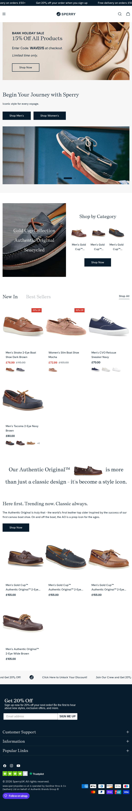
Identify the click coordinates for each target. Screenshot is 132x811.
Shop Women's (49, 115)
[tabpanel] (66, 378)
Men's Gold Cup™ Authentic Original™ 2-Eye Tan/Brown (107, 589)
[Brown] (20, 443)
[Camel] (31, 443)
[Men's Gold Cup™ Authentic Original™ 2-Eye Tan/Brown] (108, 559)
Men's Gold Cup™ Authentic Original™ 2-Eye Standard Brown (22, 589)
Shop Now (25, 67)
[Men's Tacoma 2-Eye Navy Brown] (23, 400)
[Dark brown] (10, 370)
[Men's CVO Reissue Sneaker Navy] (108, 326)
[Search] (119, 14)
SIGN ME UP (67, 716)
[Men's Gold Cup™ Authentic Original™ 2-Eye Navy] (65, 559)
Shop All (124, 296)
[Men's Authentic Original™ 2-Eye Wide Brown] (23, 623)
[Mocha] (52, 370)
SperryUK (19, 781)
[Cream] (106, 370)
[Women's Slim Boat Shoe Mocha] (65, 326)
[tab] (10, 296)
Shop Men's (16, 115)
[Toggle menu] (4, 14)
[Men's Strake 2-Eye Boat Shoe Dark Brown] (23, 326)
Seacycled (34, 249)
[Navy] (20, 370)
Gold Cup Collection (34, 230)
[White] (116, 370)
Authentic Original (34, 240)
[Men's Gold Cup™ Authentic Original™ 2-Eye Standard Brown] (23, 559)
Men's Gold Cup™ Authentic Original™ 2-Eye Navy (64, 589)
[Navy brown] (10, 443)
